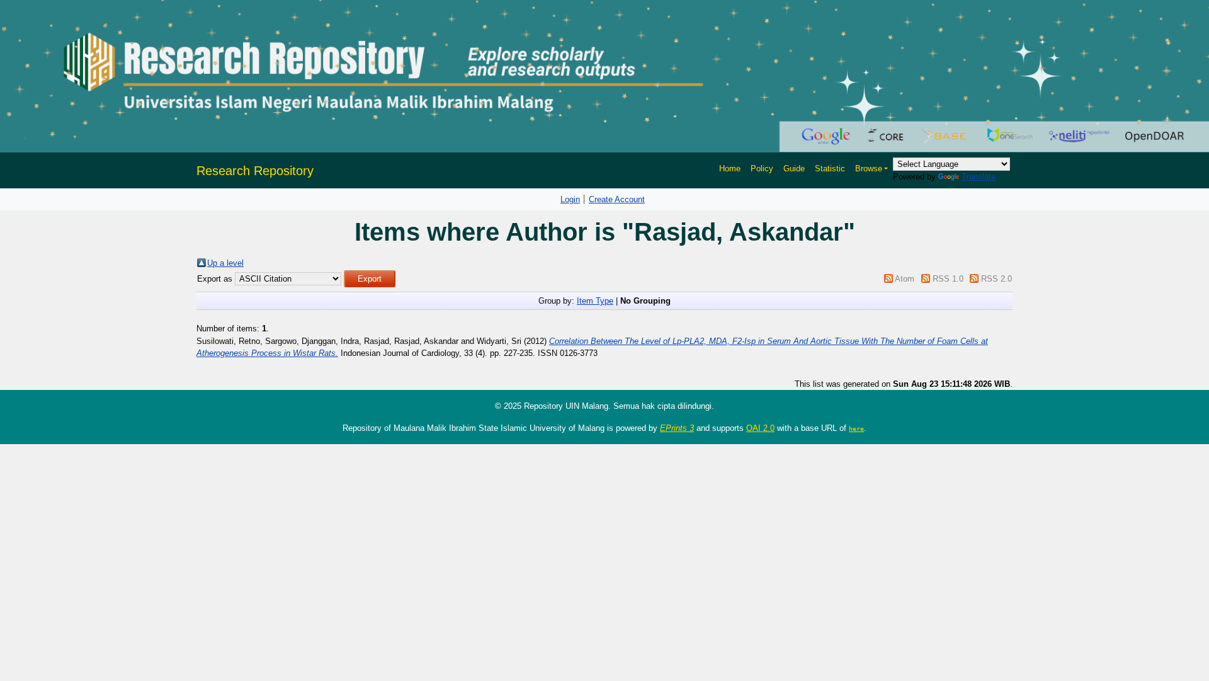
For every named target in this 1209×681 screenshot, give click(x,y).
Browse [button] (868, 168)
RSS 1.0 (948, 278)
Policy (762, 168)
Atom (904, 278)
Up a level (225, 263)
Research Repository (255, 171)
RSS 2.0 (996, 278)
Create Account (617, 199)
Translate (979, 176)
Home (730, 168)
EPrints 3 (677, 428)
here (856, 428)
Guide (794, 168)
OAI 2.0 (760, 428)
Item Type (595, 301)
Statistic (830, 168)
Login (570, 199)
